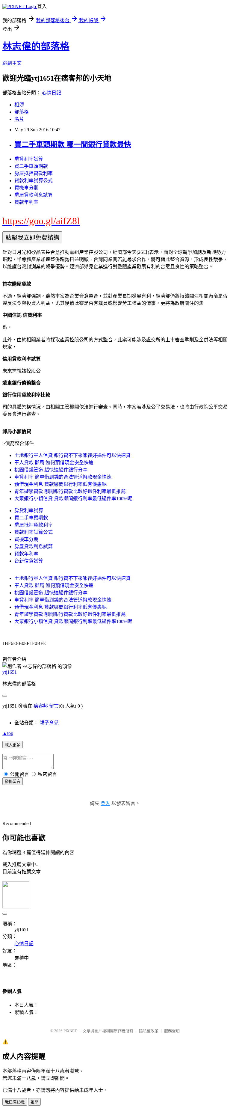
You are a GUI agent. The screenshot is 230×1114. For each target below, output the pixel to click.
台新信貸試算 (28, 560)
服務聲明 (172, 1031)
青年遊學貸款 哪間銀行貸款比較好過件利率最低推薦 (70, 491)
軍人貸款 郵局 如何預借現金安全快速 (53, 462)
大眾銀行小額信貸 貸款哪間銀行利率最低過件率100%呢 (73, 498)
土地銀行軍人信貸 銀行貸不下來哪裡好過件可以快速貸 (72, 455)
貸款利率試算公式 (33, 180)
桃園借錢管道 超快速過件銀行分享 (50, 469)
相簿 (19, 104)
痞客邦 (41, 706)
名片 (19, 119)
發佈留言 (12, 781)
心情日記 (51, 92)
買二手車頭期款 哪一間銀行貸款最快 (72, 144)
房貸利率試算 (28, 159)
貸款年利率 (26, 202)
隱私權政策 (148, 1031)
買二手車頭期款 (31, 166)
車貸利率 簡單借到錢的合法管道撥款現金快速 (62, 477)
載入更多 (12, 745)
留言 (54, 706)
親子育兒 (49, 722)
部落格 (21, 111)
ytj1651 (9, 672)
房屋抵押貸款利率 (33, 173)
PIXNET (70, 1031)
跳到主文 (12, 63)
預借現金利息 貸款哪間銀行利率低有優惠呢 (60, 484)
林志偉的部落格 (35, 46)
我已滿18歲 (15, 1102)
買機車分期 (26, 187)
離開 (34, 1102)
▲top (7, 733)
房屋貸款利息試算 (33, 195)
